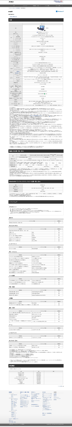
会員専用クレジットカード (47, 405)
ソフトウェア (25, 5)
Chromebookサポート (34, 404)
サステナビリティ (56, 397)
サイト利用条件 (22, 424)
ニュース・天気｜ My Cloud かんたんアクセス (47, 399)
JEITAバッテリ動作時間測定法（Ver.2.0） (36, 115)
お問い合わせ (11, 424)
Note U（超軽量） (13, 404)
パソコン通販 (47, 5)
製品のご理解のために (13, 16)
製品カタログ (11, 420)
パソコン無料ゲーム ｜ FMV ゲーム (46, 401)
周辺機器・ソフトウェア (24, 406)
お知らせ (32, 401)
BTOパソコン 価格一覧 (23, 398)
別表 (49, 116)
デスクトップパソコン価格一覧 (25, 396)
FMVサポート (33, 392)
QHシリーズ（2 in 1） (14, 410)
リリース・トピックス (57, 398)
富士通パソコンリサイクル (35, 400)
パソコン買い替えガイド (24, 405)
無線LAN (18, 71)
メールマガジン (45, 404)
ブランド (55, 396)
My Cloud (44, 392)
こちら (29, 351)
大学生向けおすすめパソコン (24, 403)
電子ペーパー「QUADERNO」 (47, 413)
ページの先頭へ (60, 386)
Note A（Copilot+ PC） (14, 394)
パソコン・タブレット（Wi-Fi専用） (14, 8)
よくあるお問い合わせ (34, 396)
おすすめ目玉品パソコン (24, 397)
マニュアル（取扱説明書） (35, 406)
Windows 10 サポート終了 (24, 404)
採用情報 (55, 399)
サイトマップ (16, 424)
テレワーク (22, 399)
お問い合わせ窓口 (34, 397)
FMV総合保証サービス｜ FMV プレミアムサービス (47, 407)
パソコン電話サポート (46, 408)
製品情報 (10, 392)
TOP (14, 5)
